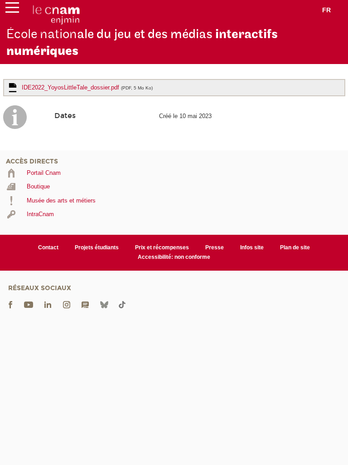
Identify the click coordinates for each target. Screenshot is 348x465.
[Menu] (12, 9)
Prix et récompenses (162, 247)
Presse (214, 247)
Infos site (252, 247)
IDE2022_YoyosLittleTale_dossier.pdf (87, 87)
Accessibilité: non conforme (174, 257)
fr (326, 10)
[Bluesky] (104, 304)
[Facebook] (10, 304)
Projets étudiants (97, 247)
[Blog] (85, 304)
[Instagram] (67, 304)
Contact (48, 247)
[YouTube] (29, 304)
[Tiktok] (122, 304)
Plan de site (295, 247)
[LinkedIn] (48, 304)
